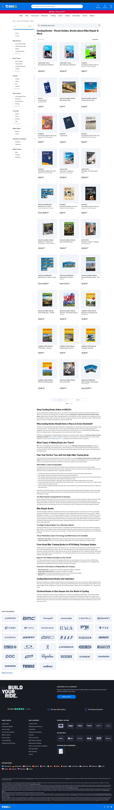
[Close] (99, 25)
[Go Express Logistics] (99, 738)
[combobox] (88, 39)
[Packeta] (108, 738)
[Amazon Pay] (99, 726)
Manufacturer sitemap (35, 743)
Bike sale (51, 11)
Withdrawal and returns (35, 726)
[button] (24, 41)
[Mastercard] (61, 726)
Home (14, 21)
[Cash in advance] (108, 726)
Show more (17, 53)
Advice (31, 754)
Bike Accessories (25, 21)
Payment (31, 735)
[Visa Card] (70, 726)
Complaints (32, 729)
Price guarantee (33, 748)
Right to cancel (6, 735)
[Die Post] (80, 738)
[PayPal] (89, 726)
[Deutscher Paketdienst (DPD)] (70, 738)
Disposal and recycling (8, 743)
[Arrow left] (82, 51)
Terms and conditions (8, 732)
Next (77, 399)
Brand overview (7, 673)
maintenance (58, 438)
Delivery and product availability (38, 746)
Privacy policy (6, 737)
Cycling (18, 21)
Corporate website (7, 726)
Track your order (33, 737)
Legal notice (5, 723)
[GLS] (89, 738)
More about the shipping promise (104, 793)
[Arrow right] (99, 51)
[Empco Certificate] (61, 751)
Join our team (6, 729)
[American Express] (80, 726)
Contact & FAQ (33, 723)
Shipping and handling (35, 732)
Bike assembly (33, 751)
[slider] (13, 29)
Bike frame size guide (35, 740)
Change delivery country (35, 784)
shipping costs (30, 778)
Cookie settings (6, 740)
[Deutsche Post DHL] (61, 738)
